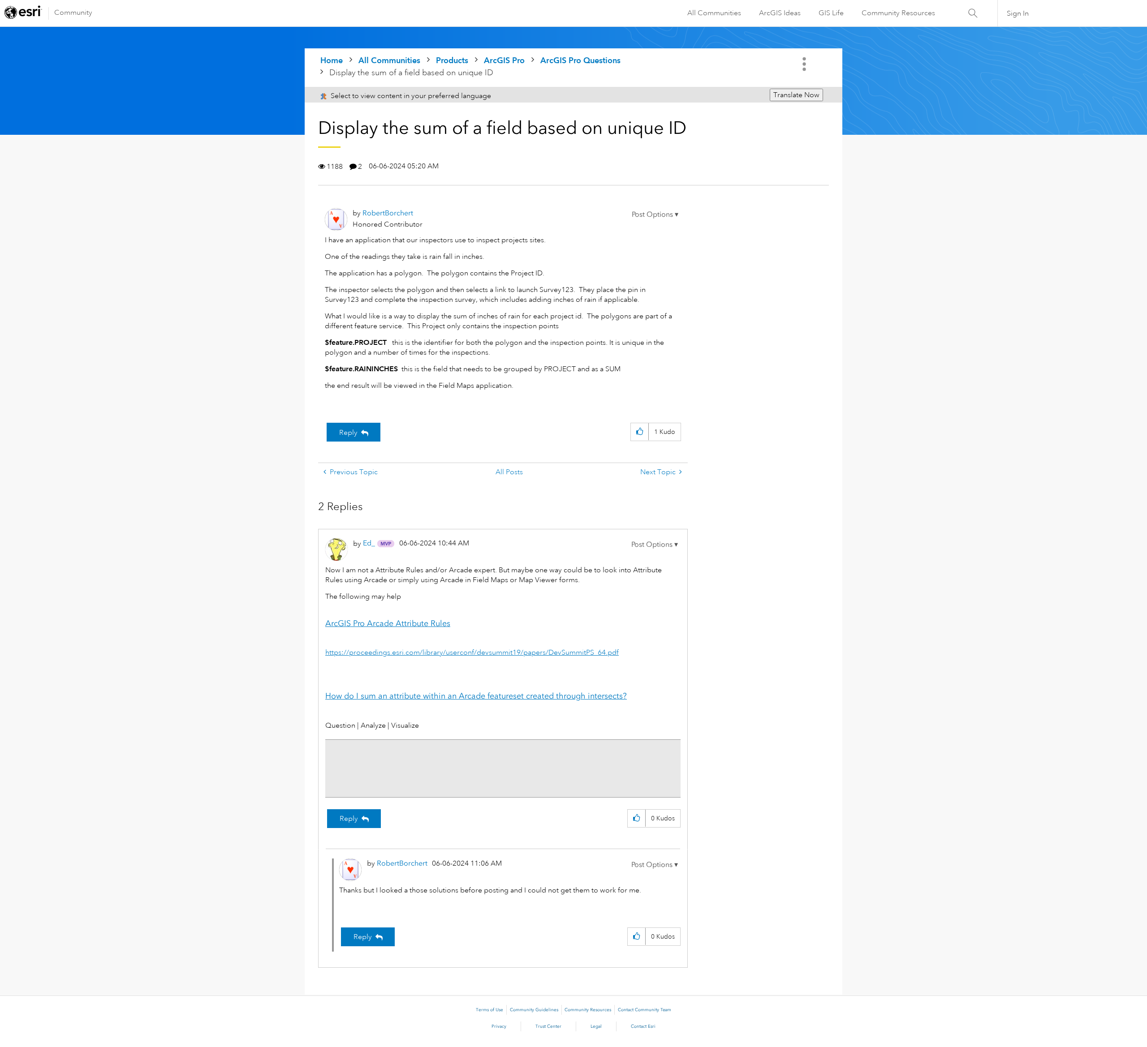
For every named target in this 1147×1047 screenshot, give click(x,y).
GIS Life (831, 13)
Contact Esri (643, 1026)
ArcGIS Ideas (780, 13)
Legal (596, 1026)
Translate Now (796, 94)
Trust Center (548, 1026)
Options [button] (805, 64)
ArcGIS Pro (504, 60)
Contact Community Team (644, 1010)
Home (331, 60)
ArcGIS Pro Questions (580, 60)
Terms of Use (489, 1010)
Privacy (499, 1026)
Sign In (1018, 13)
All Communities (714, 13)
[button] (655, 214)
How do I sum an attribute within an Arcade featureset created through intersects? (476, 696)
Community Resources (898, 13)
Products (452, 60)
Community (73, 12)
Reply (348, 432)
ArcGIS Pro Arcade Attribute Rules (387, 623)
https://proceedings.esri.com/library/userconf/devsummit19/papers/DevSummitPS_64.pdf (472, 652)
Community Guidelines (534, 1010)
